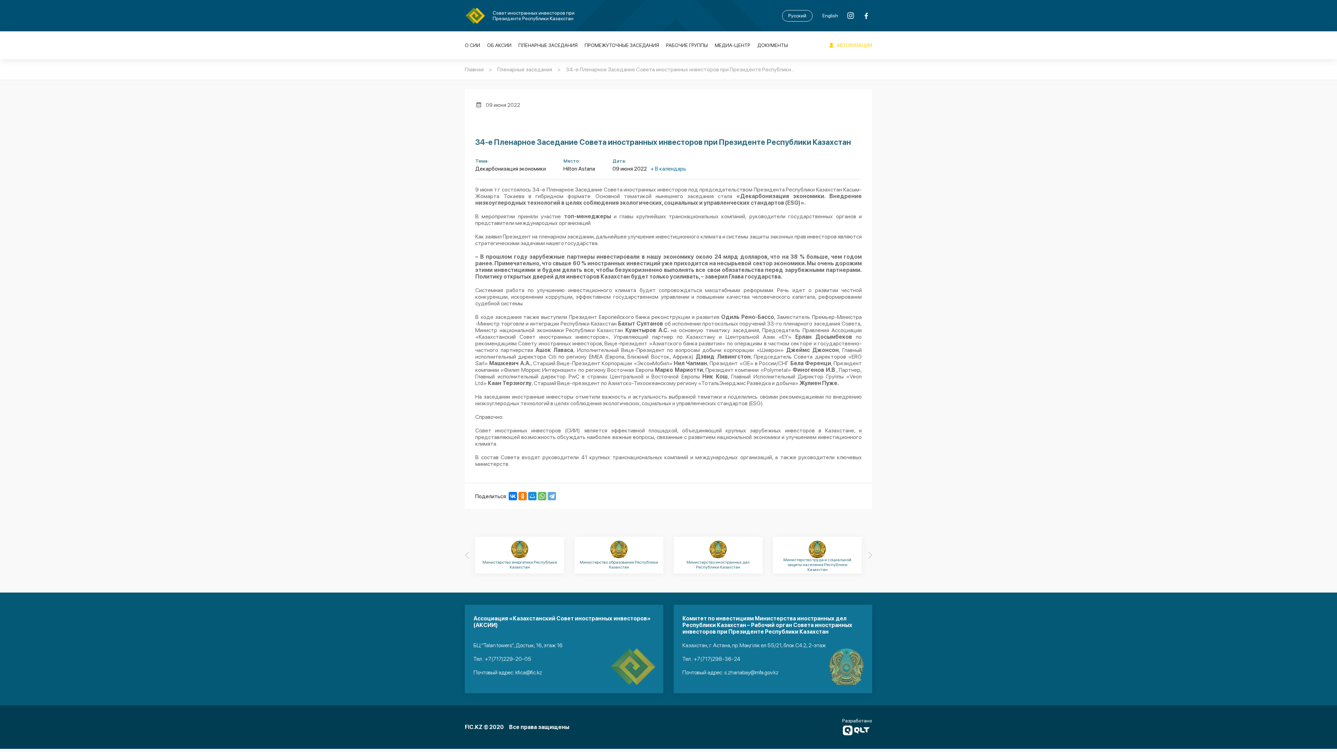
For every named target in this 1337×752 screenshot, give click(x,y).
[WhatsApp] (542, 496)
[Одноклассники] (522, 496)
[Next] (870, 555)
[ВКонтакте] (513, 496)
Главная (474, 69)
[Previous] (467, 555)
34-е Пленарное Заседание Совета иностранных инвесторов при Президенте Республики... (680, 69)
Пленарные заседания (548, 45)
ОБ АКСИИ (499, 45)
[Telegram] (552, 496)
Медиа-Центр (732, 45)
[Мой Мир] (532, 496)
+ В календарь (668, 168)
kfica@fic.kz (528, 672)
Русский (797, 15)
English (830, 15)
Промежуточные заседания (622, 45)
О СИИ (472, 45)
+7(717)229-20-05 (508, 659)
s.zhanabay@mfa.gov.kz (751, 672)
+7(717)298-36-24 (717, 659)
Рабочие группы (687, 45)
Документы (772, 45)
